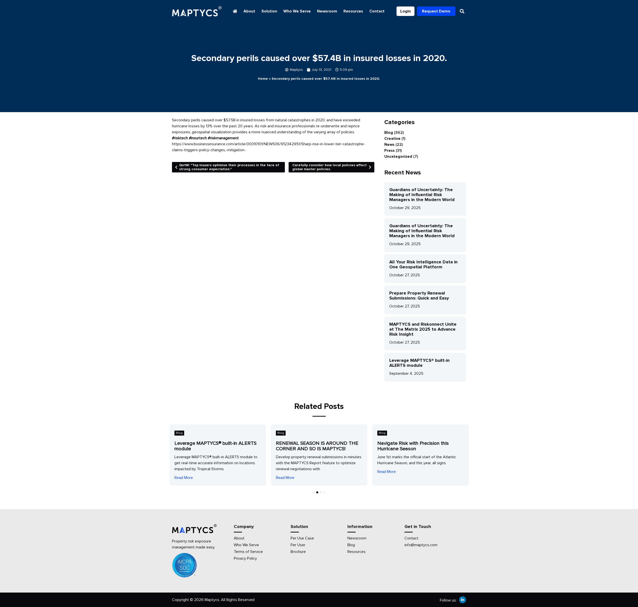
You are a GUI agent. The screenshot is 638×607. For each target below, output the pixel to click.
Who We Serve (297, 11)
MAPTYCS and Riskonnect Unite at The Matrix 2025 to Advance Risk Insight (423, 329)
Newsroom (327, 11)
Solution (269, 11)
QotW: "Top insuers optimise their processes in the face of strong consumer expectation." (229, 167)
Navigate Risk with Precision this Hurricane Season (413, 446)
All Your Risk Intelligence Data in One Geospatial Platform (423, 264)
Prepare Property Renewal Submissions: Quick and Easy (419, 295)
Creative (392, 138)
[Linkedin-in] (462, 599)
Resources (353, 11)
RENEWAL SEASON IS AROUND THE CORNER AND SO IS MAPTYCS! (317, 446)
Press (389, 150)
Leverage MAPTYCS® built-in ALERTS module (419, 363)
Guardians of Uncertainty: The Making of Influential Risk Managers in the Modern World (422, 194)
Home (263, 78)
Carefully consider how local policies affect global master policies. (329, 167)
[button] (462, 11)
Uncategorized (398, 156)
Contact (377, 11)
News (389, 144)
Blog (388, 132)
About (249, 11)
